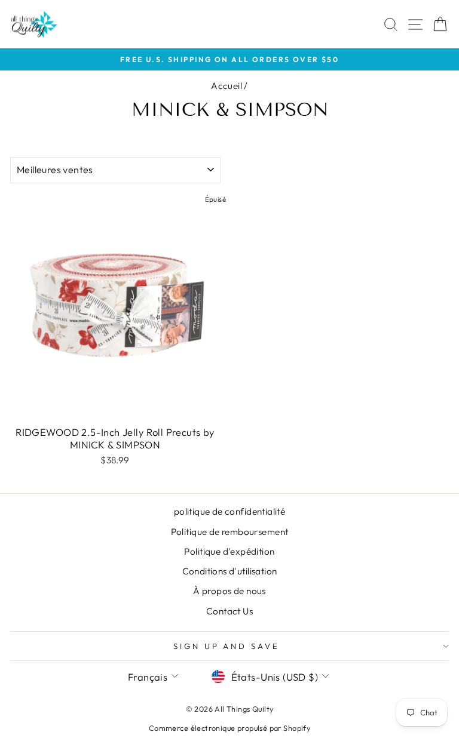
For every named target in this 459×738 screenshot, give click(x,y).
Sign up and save (226, 646)
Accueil (226, 85)
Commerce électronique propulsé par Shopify (229, 728)
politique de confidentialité (230, 511)
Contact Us (229, 611)
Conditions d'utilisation (229, 571)
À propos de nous (229, 590)
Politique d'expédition (229, 551)
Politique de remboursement (230, 531)
